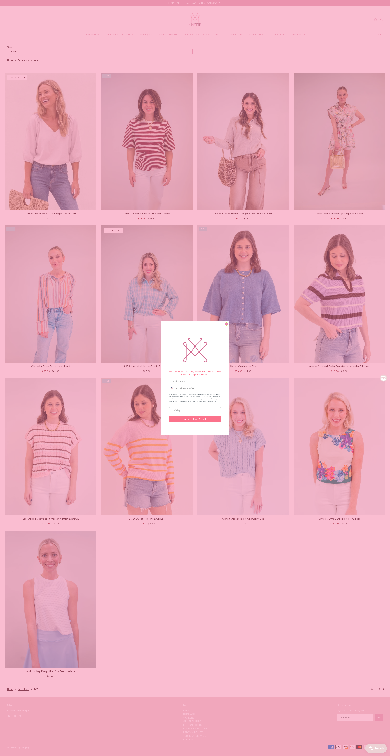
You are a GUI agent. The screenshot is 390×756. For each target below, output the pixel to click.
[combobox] (173, 388)
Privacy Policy (207, 401)
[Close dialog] (226, 323)
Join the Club (195, 419)
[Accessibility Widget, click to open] (383, 378)
